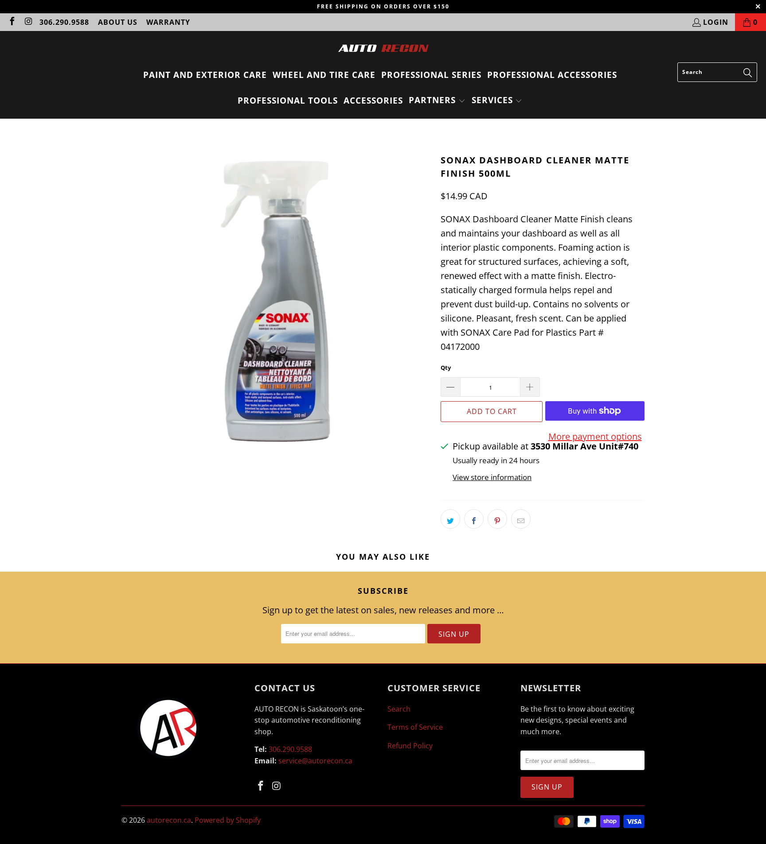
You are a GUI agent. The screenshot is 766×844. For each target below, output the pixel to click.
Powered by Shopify (228, 820)
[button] (437, 101)
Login (715, 22)
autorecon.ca (169, 820)
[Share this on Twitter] (450, 519)
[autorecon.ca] (383, 48)
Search (398, 709)
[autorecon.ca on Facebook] (11, 22)
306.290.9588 (64, 22)
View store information (492, 477)
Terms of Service (415, 727)
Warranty (168, 22)
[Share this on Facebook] (474, 519)
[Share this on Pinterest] (497, 519)
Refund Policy (410, 746)
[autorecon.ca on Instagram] (28, 22)
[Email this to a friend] (521, 519)
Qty (446, 368)
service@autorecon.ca (315, 761)
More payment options (595, 436)
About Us (117, 22)
